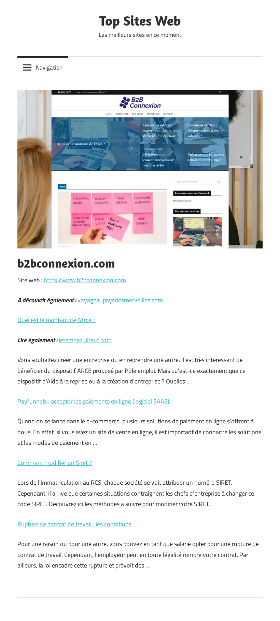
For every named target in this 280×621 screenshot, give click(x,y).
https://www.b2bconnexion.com (85, 280)
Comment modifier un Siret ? (54, 462)
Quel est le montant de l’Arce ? (56, 319)
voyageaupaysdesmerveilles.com (120, 300)
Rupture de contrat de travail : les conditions (74, 524)
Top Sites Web (140, 20)
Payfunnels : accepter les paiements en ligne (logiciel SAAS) (93, 401)
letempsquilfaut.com (85, 340)
